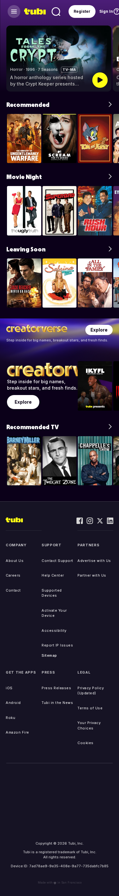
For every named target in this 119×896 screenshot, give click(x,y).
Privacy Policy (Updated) (90, 691)
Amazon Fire (17, 732)
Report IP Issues (57, 645)
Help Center (53, 575)
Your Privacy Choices (89, 725)
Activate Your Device (54, 613)
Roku (10, 717)
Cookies (85, 743)
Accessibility (54, 630)
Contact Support (57, 560)
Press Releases (56, 688)
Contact (13, 590)
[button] (111, 59)
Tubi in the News (57, 702)
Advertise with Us (94, 560)
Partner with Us (91, 575)
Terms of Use (89, 708)
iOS (9, 688)
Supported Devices (52, 593)
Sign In (106, 11)
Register (82, 11)
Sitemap (49, 655)
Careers (13, 575)
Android (13, 702)
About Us (14, 560)
